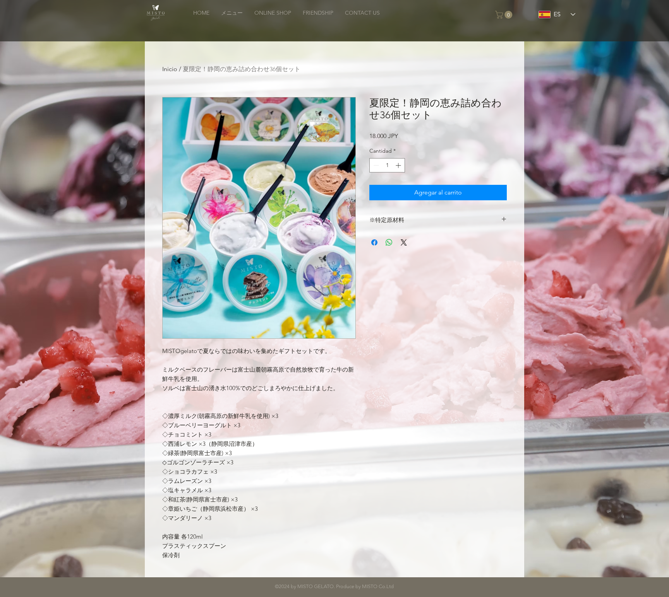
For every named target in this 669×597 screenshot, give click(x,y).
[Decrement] (375, 165)
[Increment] (399, 165)
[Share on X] (403, 242)
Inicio (169, 69)
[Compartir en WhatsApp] (389, 242)
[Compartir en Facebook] (374, 242)
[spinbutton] (387, 165)
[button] (504, 15)
